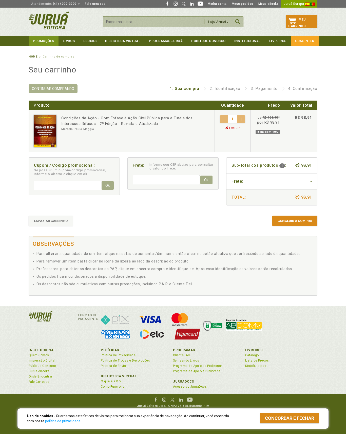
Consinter (304, 41)
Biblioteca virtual (122, 41)
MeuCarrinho (297, 23)
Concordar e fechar (289, 418)
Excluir (234, 128)
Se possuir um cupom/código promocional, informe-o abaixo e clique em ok (70, 172)
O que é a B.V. (111, 381)
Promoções (43, 41)
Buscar (238, 21)
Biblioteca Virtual (119, 376)
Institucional (247, 41)
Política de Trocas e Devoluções (125, 360)
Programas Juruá (166, 41)
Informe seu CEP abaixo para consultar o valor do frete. (181, 166)
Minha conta (217, 4)
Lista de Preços (257, 360)
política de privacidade (63, 421)
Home (33, 56)
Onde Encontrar (40, 376)
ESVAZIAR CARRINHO (51, 221)
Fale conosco (95, 4)
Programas (184, 350)
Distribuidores (255, 366)
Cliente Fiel (181, 355)
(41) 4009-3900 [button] (54, 4)
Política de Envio (113, 366)
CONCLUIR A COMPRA (295, 221)
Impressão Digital (42, 360)
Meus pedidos (242, 4)
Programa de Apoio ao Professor (197, 366)
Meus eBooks (268, 4)
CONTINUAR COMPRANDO (53, 89)
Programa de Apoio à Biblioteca (197, 371)
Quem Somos (39, 355)
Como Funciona (112, 386)
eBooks (90, 41)
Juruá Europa (294, 4)
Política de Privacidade (118, 355)
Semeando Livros (186, 360)
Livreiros (277, 41)
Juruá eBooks (39, 371)
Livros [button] (69, 41)
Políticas (110, 350)
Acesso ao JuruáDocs (190, 386)
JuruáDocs (183, 381)
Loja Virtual (217, 22)
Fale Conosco (39, 382)
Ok (107, 185)
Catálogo (252, 355)
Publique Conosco (208, 41)
